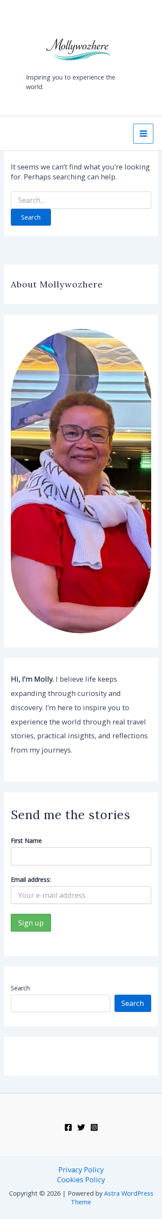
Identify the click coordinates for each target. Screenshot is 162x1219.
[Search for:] (81, 200)
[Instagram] (94, 1127)
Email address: (31, 879)
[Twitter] (81, 1127)
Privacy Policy (81, 1169)
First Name (26, 840)
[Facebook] (68, 1127)
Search (20, 988)
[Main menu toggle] (143, 134)
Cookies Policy (81, 1179)
